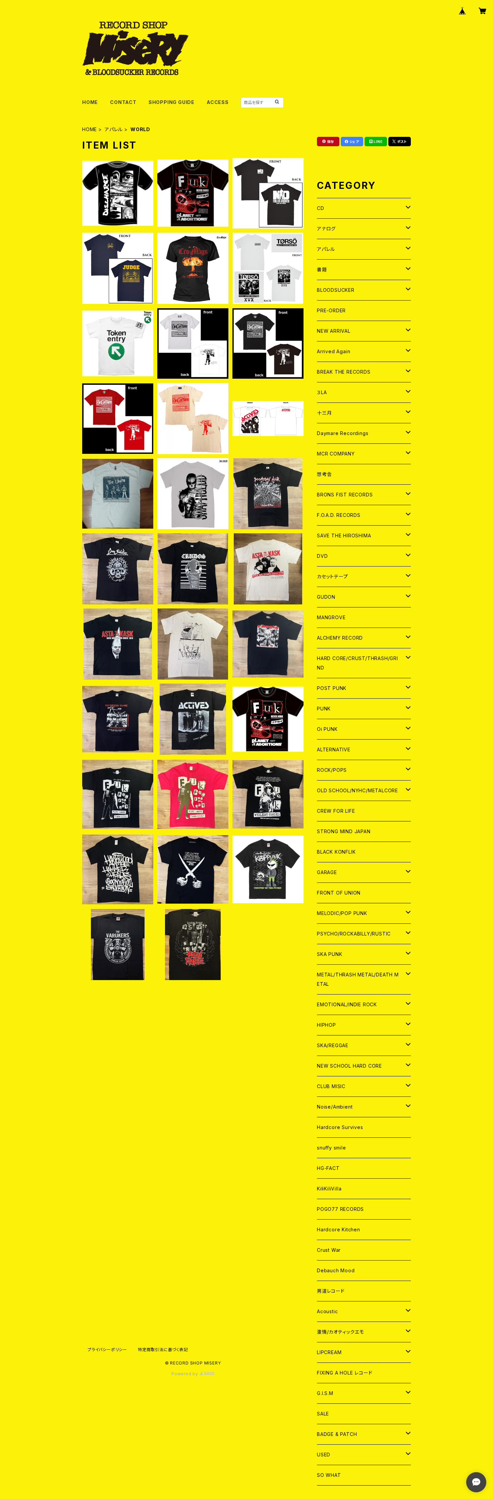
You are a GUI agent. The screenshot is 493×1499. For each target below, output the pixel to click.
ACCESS (218, 102)
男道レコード (331, 1291)
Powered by (185, 1373)
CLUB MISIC (331, 1086)
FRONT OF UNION (339, 893)
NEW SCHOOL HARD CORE (349, 1066)
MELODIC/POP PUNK (342, 913)
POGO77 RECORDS (340, 1209)
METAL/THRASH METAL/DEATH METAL (358, 979)
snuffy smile (331, 1147)
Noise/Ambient (334, 1107)
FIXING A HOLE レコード (344, 1373)
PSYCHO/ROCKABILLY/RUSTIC (354, 933)
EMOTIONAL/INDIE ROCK (347, 1004)
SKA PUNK (329, 954)
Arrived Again (333, 351)
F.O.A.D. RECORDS (339, 515)
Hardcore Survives (340, 1127)
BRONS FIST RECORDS (345, 494)
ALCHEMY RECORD (340, 638)
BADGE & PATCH (337, 1434)
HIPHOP (326, 1025)
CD (320, 208)
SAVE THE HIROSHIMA (344, 535)
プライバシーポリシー (107, 1349)
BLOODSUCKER (335, 290)
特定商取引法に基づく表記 (163, 1349)
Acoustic (327, 1311)
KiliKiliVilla (329, 1188)
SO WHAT (329, 1475)
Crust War (329, 1250)
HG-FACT (328, 1168)
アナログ (326, 228)
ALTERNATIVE (333, 749)
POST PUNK (331, 688)
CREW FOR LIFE (336, 811)
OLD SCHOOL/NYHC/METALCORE (357, 790)
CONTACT (123, 102)
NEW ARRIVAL (333, 331)
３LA (322, 392)
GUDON (326, 597)
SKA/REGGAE (332, 1045)
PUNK (324, 708)
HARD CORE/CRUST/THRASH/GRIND (357, 663)
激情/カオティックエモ (340, 1332)
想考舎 (324, 474)
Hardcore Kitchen (338, 1229)
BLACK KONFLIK (336, 852)
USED (323, 1454)
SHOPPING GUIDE (172, 102)
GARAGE (327, 872)
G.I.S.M (325, 1393)
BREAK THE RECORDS (344, 372)
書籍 (322, 269)
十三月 (324, 413)
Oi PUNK (327, 729)
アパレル (114, 129)
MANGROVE (331, 617)
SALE (323, 1413)
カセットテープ (332, 576)
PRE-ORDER (331, 310)
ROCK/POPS (332, 770)
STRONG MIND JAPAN (344, 831)
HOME (90, 102)
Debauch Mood (336, 1270)
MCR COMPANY (336, 454)
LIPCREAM (329, 1352)
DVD (322, 556)
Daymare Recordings (342, 433)
